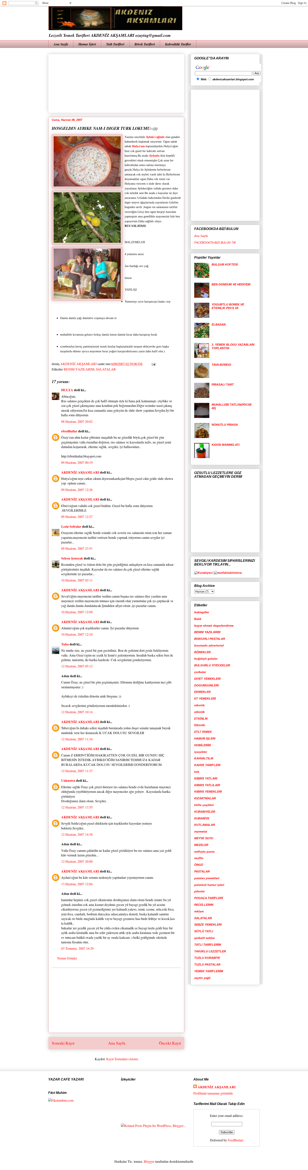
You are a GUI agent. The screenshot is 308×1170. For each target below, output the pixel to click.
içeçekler (200, 752)
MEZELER (201, 845)
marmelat (200, 831)
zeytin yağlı (202, 978)
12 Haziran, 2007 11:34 (77, 739)
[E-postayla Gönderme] (152, 363)
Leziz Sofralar (71, 526)
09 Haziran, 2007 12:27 (77, 516)
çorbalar (200, 672)
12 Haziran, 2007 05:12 (77, 666)
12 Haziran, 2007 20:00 (77, 861)
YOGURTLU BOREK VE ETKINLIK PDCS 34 (228, 306)
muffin (198, 858)
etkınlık (199, 705)
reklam (199, 911)
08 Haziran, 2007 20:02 (77, 421)
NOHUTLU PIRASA (225, 424)
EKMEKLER (202, 692)
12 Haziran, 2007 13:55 (77, 807)
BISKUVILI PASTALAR (209, 638)
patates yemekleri (206, 878)
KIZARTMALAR (205, 798)
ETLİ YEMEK (203, 731)
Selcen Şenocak (72, 558)
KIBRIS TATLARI (205, 778)
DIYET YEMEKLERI (207, 678)
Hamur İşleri (87, 44)
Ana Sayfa (61, 44)
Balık (197, 619)
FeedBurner (235, 1140)
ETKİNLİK (201, 718)
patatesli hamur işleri (209, 884)
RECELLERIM (203, 904)
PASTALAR (202, 871)
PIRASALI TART (223, 384)
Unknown (68, 780)
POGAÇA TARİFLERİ (208, 898)
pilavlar (199, 891)
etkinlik (199, 712)
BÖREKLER (202, 652)
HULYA (67, 389)
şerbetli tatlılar (204, 938)
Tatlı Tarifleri (115, 44)
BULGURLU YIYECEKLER (212, 665)
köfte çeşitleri (204, 805)
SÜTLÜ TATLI (203, 931)
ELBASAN (219, 324)
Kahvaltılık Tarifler (178, 44)
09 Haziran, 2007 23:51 (77, 548)
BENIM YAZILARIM (79, 369)
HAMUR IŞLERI (204, 738)
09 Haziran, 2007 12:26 (77, 489)
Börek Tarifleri (145, 44)
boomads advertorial (209, 645)
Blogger (149, 1161)
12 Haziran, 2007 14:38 (77, 834)
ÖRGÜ (198, 864)
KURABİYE (201, 818)
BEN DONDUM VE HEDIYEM (231, 284)
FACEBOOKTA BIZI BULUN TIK (215, 242)
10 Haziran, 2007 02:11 (77, 580)
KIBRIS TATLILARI (207, 785)
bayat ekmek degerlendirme (214, 625)
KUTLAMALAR (204, 824)
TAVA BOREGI (221, 364)
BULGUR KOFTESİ (225, 264)
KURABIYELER (204, 811)
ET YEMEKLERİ (205, 698)
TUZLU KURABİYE (207, 957)
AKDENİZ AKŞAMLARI (80, 472)
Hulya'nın (138, 146)
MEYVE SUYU (203, 838)
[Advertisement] (153, 82)
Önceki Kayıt (170, 1043)
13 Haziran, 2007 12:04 (77, 884)
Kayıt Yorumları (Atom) (122, 1059)
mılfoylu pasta (204, 851)
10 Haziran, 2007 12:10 (77, 634)
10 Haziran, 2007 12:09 (77, 612)
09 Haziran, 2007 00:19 (77, 462)
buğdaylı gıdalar (205, 658)
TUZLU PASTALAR (207, 964)
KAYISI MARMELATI (225, 444)
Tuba (65, 644)
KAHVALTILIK (204, 758)
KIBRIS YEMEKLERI (208, 791)
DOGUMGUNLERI (206, 685)
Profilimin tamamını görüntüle (213, 1093)
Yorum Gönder (67, 958)
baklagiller (201, 612)
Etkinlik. (200, 725)
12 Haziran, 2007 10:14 (77, 712)
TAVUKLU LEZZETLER (210, 951)
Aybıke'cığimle (155, 137)
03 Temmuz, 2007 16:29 (77, 948)
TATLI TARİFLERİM (207, 944)
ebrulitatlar (69, 431)
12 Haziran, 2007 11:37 (77, 771)
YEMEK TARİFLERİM (208, 971)
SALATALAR (106, 369)
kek (196, 771)
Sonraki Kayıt (63, 1043)
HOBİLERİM (202, 745)
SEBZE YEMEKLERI (208, 924)
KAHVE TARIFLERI (207, 765)
